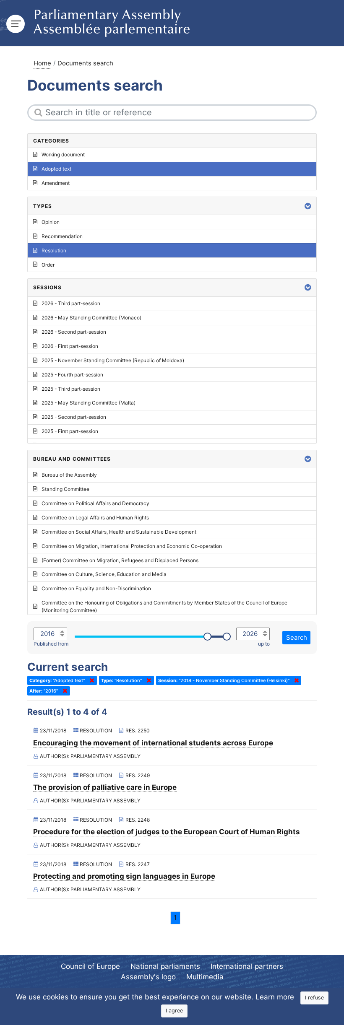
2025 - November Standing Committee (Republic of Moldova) (113, 360)
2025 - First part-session (70, 431)
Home (42, 63)
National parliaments (165, 966)
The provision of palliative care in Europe (105, 787)
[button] (308, 206)
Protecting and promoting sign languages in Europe (124, 876)
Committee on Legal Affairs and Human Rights (95, 517)
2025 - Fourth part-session (72, 374)
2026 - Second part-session (74, 332)
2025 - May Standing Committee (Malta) (89, 403)
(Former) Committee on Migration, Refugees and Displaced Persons (120, 560)
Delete (90, 680)
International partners (247, 966)
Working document (63, 154)
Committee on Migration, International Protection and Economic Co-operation (132, 546)
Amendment (56, 183)
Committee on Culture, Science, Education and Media (104, 574)
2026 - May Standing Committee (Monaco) (91, 317)
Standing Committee (65, 489)
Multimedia (205, 977)
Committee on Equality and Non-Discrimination (96, 588)
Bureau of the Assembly (69, 475)
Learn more (274, 997)
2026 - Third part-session (71, 303)
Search (296, 637)
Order (48, 265)
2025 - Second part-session (74, 417)
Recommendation (62, 236)
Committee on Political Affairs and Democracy (95, 503)
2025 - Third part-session (71, 389)
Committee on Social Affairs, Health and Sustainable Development (119, 532)
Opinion (51, 222)
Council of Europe (90, 966)
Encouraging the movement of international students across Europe (153, 743)
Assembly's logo (148, 977)
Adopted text (56, 169)
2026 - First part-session (70, 346)
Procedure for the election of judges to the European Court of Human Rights (166, 832)
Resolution (54, 250)
